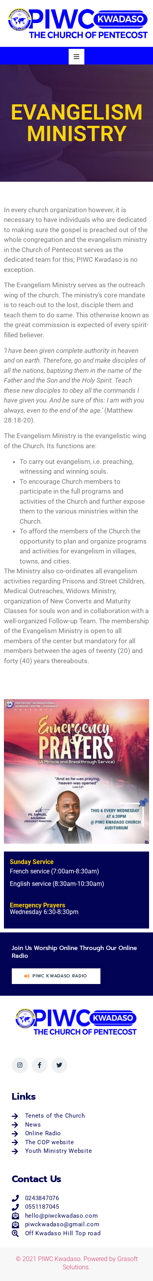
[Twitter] (59, 1065)
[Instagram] (20, 1065)
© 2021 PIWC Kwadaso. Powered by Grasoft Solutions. (77, 1263)
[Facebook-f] (40, 1065)
